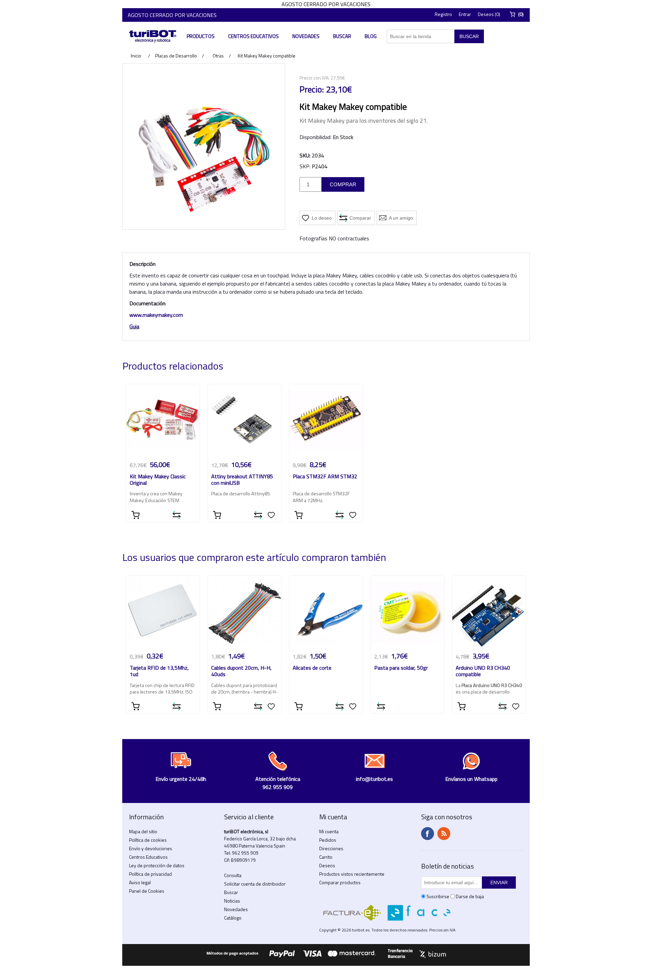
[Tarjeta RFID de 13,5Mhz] (163, 612)
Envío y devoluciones (150, 848)
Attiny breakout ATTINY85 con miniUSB (242, 480)
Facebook (427, 833)
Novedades (306, 36)
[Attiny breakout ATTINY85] (244, 421)
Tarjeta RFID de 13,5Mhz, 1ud (159, 671)
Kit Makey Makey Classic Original (158, 480)
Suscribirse (438, 896)
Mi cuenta (329, 831)
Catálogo (232, 917)
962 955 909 (245, 852)
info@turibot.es (374, 779)
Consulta (232, 875)
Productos (201, 36)
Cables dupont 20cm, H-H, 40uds (241, 671)
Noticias (232, 900)
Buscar (342, 36)
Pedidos (327, 839)
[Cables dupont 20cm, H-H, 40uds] (244, 612)
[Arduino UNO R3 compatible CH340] (489, 612)
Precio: (312, 89)
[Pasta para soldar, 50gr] (407, 612)
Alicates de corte (312, 668)
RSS (443, 833)
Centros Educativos (253, 36)
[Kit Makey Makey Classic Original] (163, 421)
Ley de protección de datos (156, 865)
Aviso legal (140, 882)
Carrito (325, 856)
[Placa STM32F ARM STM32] (326, 421)
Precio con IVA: (314, 77)
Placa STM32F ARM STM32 (325, 476)
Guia (134, 326)
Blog (371, 36)
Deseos (327, 865)
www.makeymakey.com (156, 315)
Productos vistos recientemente (351, 873)
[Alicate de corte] (326, 612)
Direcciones (331, 848)
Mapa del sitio (143, 831)
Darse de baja (470, 896)
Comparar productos (340, 882)
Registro (443, 14)
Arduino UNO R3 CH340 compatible (483, 671)
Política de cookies (148, 839)
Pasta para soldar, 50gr (401, 668)
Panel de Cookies (146, 890)
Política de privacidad (150, 873)
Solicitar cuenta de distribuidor (255, 883)
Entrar (465, 14)
